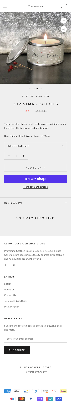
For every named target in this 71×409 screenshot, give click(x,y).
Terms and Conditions (16, 301)
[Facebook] (5, 265)
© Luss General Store (35, 367)
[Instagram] (13, 265)
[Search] (60, 6)
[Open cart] (66, 6)
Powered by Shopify (36, 371)
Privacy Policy (11, 306)
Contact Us (10, 295)
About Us (9, 289)
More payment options (35, 186)
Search (7, 283)
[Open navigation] (5, 6)
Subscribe (17, 350)
